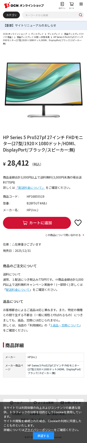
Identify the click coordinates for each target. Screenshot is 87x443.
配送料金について (18, 289)
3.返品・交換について (64, 325)
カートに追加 (40, 222)
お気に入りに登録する (78, 223)
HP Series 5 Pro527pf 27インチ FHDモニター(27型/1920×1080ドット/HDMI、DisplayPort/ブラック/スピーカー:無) (54, 369)
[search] (80, 15)
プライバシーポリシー (39, 430)
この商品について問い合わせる (63, 235)
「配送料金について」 (30, 187)
